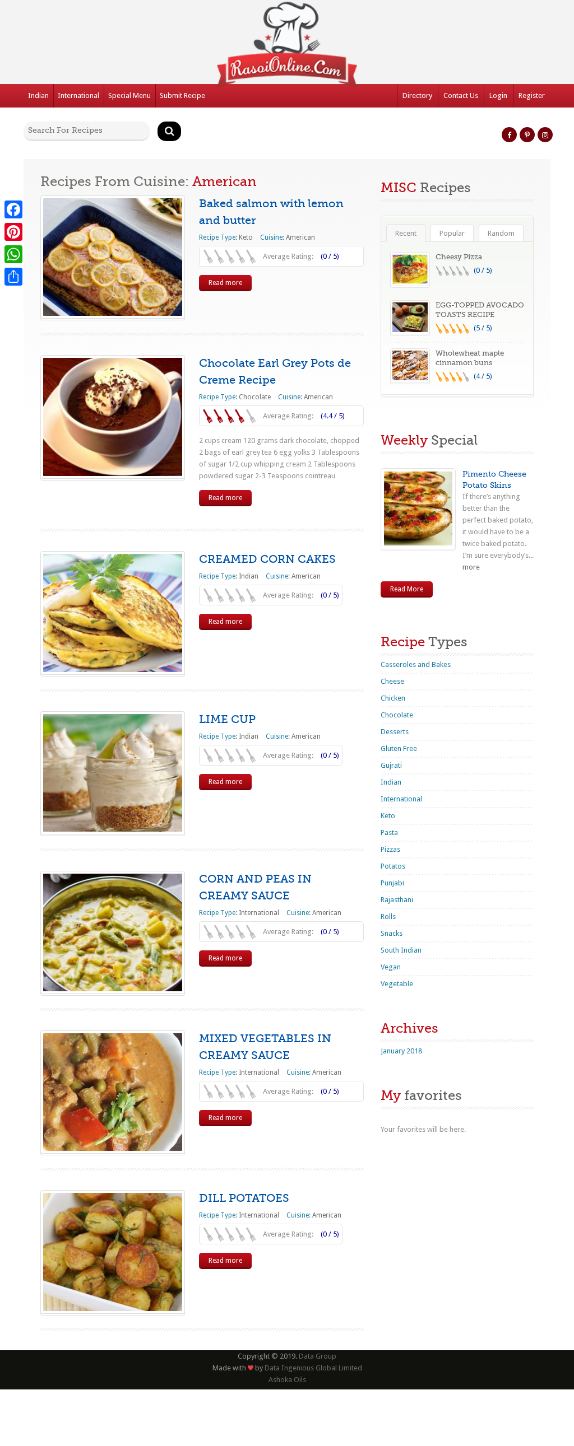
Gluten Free (399, 748)
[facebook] (509, 134)
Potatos (393, 866)
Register (532, 95)
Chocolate (255, 397)
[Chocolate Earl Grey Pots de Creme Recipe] (112, 417)
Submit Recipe (182, 95)
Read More (406, 589)
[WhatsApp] (13, 254)
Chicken (393, 698)
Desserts (395, 731)
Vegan (391, 967)
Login (498, 95)
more (471, 567)
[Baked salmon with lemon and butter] (112, 257)
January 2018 (401, 1051)
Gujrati (391, 765)
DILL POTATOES (244, 1198)
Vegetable (397, 983)
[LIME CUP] (112, 773)
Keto (246, 237)
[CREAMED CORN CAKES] (112, 613)
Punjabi (392, 883)
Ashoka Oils (287, 1379)
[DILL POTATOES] (112, 1252)
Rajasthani (397, 899)
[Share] (13, 276)
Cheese (392, 681)
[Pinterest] (13, 232)
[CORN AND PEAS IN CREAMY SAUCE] (112, 932)
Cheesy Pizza (459, 257)
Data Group (317, 1356)
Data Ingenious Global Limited (312, 1368)
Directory (417, 95)
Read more (225, 283)
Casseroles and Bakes (416, 664)
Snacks (391, 933)
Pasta (389, 832)
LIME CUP (227, 719)
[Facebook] (13, 209)
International (78, 95)
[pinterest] (527, 134)
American (300, 237)
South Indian (401, 950)
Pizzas (390, 849)
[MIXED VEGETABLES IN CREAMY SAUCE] (112, 1092)
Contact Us (460, 95)
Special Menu (129, 95)
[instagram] (545, 134)
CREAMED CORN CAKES (267, 559)
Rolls (388, 916)
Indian (38, 95)
